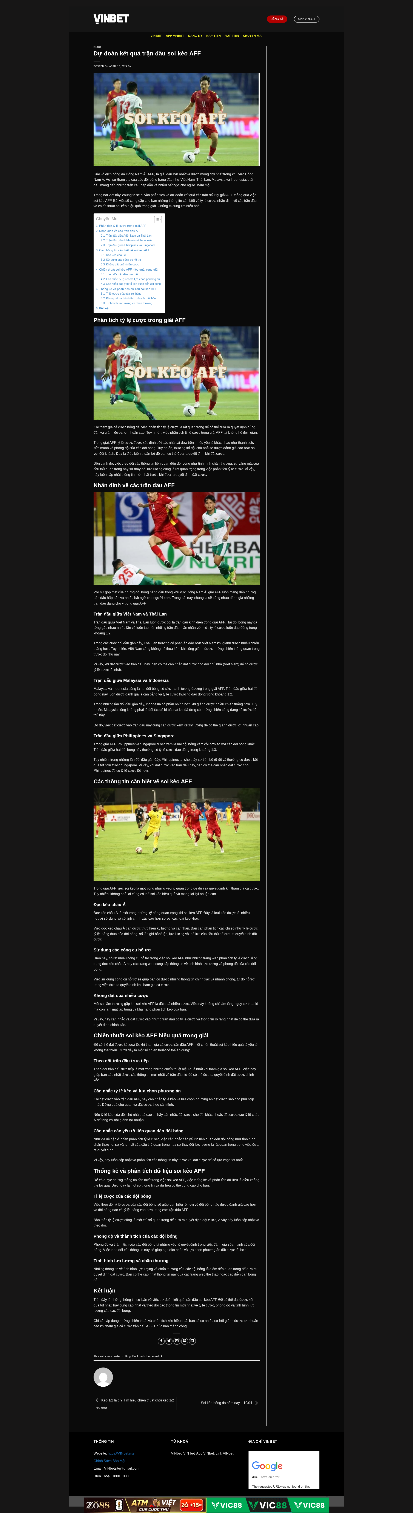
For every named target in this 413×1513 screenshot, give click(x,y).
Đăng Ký (195, 35)
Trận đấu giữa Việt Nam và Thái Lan (128, 235)
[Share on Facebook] (161, 1341)
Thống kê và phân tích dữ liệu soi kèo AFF (128, 289)
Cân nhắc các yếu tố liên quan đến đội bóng (133, 283)
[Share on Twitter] (169, 1341)
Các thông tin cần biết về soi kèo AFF (124, 250)
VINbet (156, 35)
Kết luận (104, 308)
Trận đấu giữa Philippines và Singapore (130, 245)
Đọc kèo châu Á (116, 255)
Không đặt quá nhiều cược (122, 264)
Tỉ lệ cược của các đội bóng (123, 293)
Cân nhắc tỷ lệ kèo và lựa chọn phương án (133, 279)
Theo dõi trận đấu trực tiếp (122, 274)
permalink (157, 1356)
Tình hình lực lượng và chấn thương (129, 303)
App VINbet (175, 35)
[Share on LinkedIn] (192, 1341)
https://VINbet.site (121, 1453)
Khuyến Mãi (252, 35)
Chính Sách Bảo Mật (109, 1461)
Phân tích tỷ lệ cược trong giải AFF (122, 225)
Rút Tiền (232, 35)
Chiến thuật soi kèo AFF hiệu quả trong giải (128, 269)
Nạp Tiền (213, 35)
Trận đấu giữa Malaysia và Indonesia (129, 240)
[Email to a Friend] (176, 1341)
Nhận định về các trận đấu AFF (120, 231)
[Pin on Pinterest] (184, 1341)
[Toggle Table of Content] (156, 219)
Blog (97, 47)
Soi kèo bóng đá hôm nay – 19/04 (227, 1403)
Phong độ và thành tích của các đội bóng (131, 298)
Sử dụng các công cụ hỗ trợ (123, 259)
